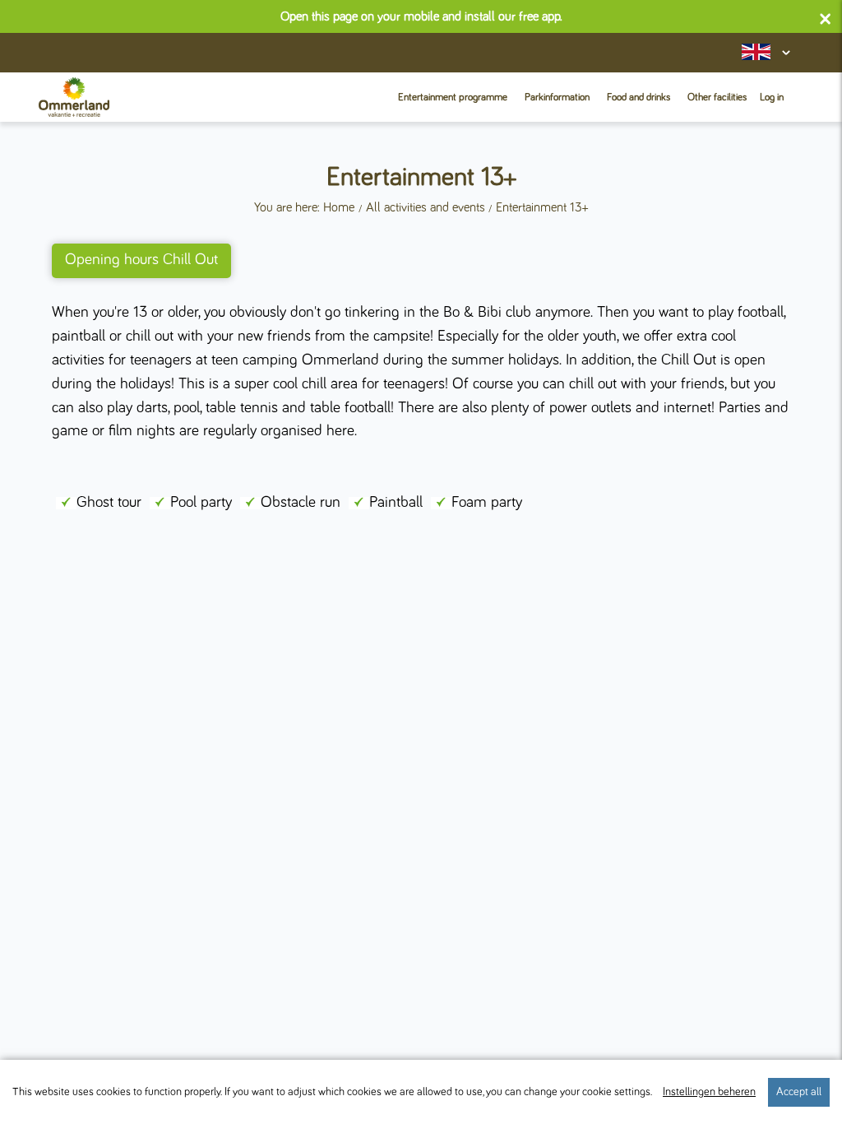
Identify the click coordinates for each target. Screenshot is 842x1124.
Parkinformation (557, 97)
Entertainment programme (452, 97)
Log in (772, 97)
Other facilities (717, 97)
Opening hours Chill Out (141, 259)
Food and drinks (638, 97)
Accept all (798, 1092)
